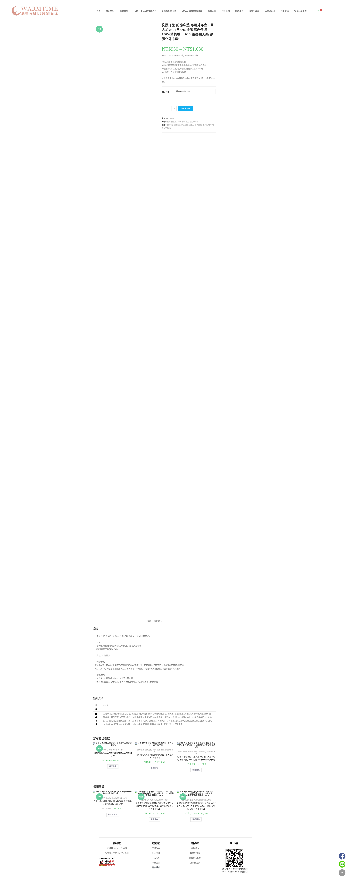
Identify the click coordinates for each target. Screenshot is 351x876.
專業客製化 (166, 128)
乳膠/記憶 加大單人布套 (175, 122)
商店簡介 (156, 853)
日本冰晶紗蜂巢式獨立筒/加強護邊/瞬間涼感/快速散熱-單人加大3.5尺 (113, 802)
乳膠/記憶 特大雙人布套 (202, 800)
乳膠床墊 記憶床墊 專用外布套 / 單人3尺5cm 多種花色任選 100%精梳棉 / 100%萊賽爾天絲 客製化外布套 (154, 806)
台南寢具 (198, 125)
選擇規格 (112, 766)
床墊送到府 (270, 10)
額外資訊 (158, 621)
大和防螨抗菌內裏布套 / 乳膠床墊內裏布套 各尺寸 (112, 754)
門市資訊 (285, 10)
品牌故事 (156, 848)
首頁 (98, 10)
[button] (342, 11)
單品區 (105, 750)
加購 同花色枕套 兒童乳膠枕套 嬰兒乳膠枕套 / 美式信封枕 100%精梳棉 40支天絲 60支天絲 (196, 758)
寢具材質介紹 (195, 858)
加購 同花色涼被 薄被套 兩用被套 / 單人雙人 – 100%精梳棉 (154, 756)
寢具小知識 (254, 10)
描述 (149, 621)
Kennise (108, 798)
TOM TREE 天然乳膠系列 (144, 10)
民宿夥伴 (156, 867)
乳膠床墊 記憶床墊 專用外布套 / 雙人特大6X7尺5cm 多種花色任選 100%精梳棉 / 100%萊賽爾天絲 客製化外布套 (196, 806)
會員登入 (195, 848)
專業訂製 (156, 862)
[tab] (149, 621)
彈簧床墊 (212, 10)
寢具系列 (226, 10)
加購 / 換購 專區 (158, 750)
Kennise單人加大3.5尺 (119, 798)
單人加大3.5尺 (208, 125)
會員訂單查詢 (300, 10)
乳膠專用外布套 (169, 10)
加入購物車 (185, 109)
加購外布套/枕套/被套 (143, 750)
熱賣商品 (124, 10)
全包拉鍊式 (189, 125)
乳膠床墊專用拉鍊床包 (175, 125)
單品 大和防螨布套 (115, 750)
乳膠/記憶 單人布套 (161, 800)
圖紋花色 (165, 92)
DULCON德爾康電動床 (192, 10)
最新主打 (110, 10)
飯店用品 (239, 10)
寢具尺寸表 (195, 853)
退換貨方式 (195, 862)
